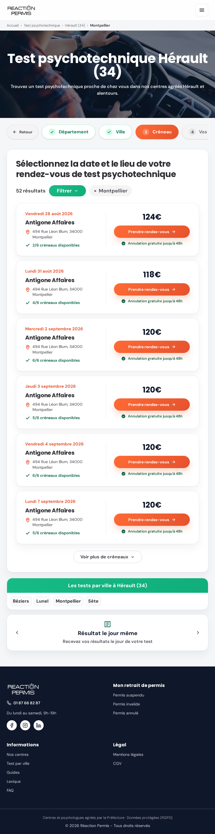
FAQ (10, 790)
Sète (93, 601)
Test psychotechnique (42, 25)
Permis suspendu (128, 695)
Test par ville (18, 763)
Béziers (21, 601)
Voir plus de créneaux (104, 557)
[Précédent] (17, 632)
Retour (25, 131)
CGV (117, 763)
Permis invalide (126, 704)
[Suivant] (197, 632)
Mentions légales (128, 754)
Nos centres (18, 754)
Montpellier (110, 190)
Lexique (14, 781)
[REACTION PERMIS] (21, 10)
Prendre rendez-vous (148, 231)
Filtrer (64, 190)
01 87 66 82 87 (26, 702)
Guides (13, 772)
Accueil (13, 25)
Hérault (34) (75, 25)
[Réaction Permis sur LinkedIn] (39, 725)
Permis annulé (125, 712)
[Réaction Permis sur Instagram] (25, 725)
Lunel (42, 601)
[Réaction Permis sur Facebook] (12, 725)
